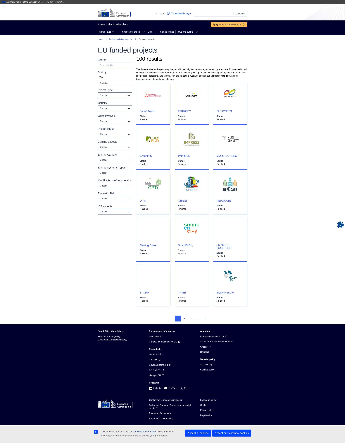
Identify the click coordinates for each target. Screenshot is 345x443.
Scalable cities (167, 32)
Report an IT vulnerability (161, 418)
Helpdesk (204, 352)
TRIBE (182, 292)
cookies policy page (144, 431)
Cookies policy (207, 370)
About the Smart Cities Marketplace (217, 341)
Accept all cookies (198, 433)
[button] (168, 13)
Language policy (208, 400)
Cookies (204, 405)
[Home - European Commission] (116, 12)
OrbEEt (182, 200)
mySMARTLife (225, 292)
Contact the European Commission (165, 400)
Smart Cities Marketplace (110, 331)
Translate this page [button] (181, 13)
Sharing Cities (148, 245)
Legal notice (206, 415)
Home (102, 32)
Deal (150, 32)
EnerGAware (147, 111)
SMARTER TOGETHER (223, 246)
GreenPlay (146, 155)
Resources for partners (160, 413)
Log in (162, 14)
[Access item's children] (118, 32)
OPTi (143, 200)
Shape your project (131, 32)
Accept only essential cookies (232, 433)
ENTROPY (184, 111)
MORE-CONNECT (227, 155)
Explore (111, 32)
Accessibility (206, 364)
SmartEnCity (185, 245)
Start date (104, 83)
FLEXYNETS (224, 111)
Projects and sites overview (120, 39)
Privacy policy (207, 410)
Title (101, 77)
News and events (185, 32)
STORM (144, 292)
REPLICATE (223, 200)
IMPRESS (184, 155)
